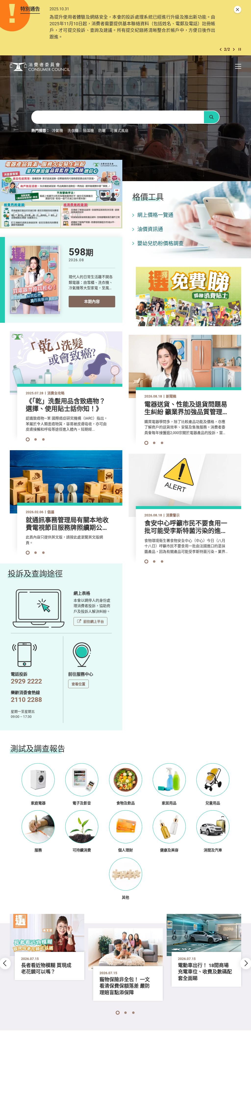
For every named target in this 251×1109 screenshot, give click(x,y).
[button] (220, 49)
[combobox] (117, 117)
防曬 (102, 130)
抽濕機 (88, 130)
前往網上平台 (93, 621)
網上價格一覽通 (155, 214)
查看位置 (78, 684)
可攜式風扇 (119, 130)
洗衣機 (72, 130)
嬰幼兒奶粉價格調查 (160, 243)
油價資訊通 (150, 228)
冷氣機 (57, 130)
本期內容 (92, 301)
